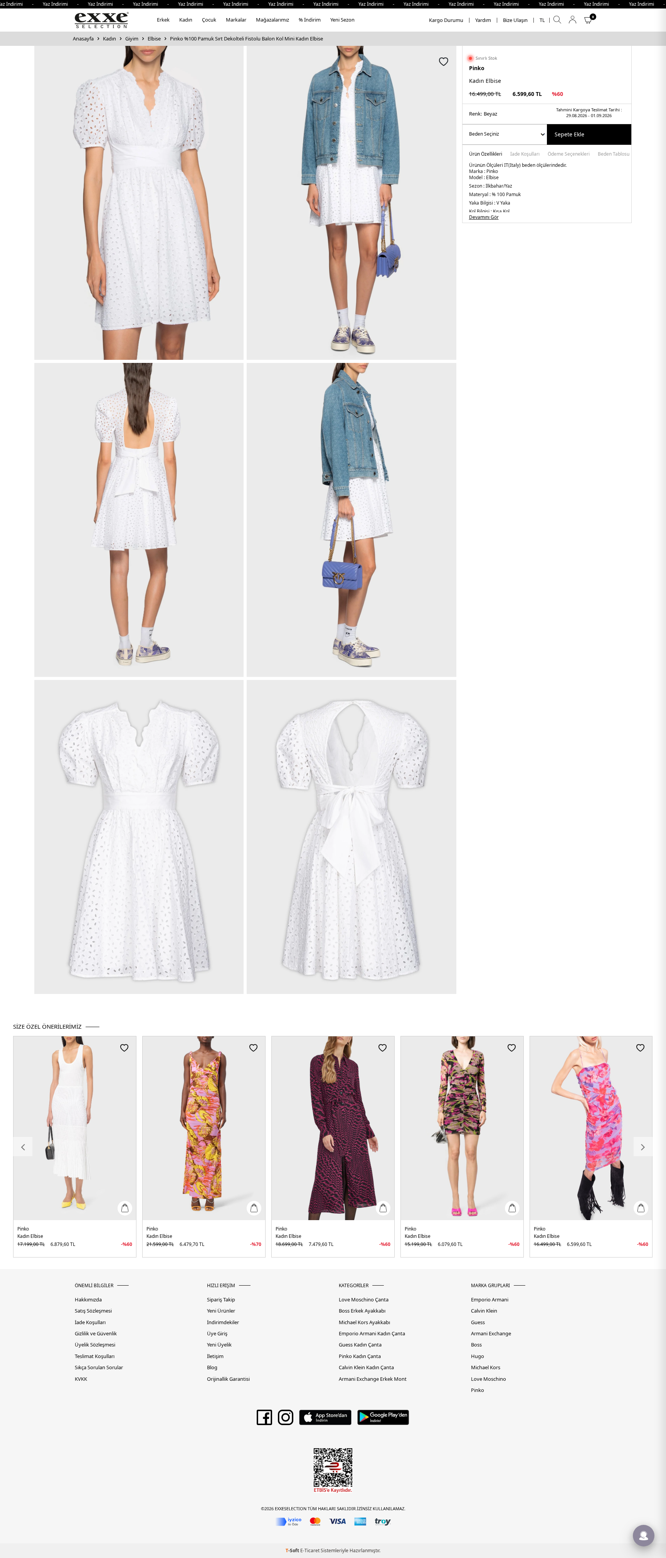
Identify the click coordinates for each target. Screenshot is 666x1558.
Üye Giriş (217, 1333)
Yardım (483, 20)
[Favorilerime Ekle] (124, 1047)
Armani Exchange (491, 1333)
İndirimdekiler (223, 1322)
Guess (478, 1322)
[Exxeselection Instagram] (285, 1420)
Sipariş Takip (221, 1299)
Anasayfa (83, 38)
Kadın (185, 19)
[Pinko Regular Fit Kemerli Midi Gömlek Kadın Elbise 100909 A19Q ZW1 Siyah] (333, 1128)
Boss (476, 1344)
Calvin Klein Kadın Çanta (366, 1367)
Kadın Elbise (30, 1236)
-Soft (293, 1550)
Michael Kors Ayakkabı (364, 1322)
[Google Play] (383, 1420)
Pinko (476, 68)
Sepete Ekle (569, 134)
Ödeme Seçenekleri (569, 154)
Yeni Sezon (342, 19)
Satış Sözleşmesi (93, 1311)
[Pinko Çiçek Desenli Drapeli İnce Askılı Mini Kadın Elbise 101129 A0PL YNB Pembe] (591, 1128)
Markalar (236, 19)
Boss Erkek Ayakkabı (362, 1311)
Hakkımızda (88, 1299)
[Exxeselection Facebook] (264, 1420)
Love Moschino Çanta (363, 1299)
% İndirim (310, 19)
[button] (22, 1146)
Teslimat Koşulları (94, 1356)
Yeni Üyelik (219, 1344)
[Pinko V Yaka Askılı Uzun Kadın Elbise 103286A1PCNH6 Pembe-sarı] (204, 1128)
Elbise (154, 38)
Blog (212, 1367)
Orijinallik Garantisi (228, 1379)
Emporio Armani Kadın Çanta (372, 1333)
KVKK (81, 1379)
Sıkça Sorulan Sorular (99, 1367)
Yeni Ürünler (221, 1311)
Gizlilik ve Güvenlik (96, 1333)
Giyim (131, 38)
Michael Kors (485, 1367)
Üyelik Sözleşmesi (95, 1344)
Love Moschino (488, 1379)
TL (542, 20)
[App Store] (325, 1420)
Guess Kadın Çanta (360, 1344)
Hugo (477, 1356)
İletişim (215, 1356)
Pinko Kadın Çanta (360, 1356)
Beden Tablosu (613, 154)
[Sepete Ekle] (125, 1208)
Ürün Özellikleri (485, 154)
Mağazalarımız (272, 19)
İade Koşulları (525, 154)
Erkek (163, 19)
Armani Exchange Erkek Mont (373, 1379)
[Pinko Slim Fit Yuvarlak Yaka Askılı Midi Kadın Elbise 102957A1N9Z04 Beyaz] (74, 1128)
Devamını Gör (484, 217)
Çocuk (209, 19)
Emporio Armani (489, 1299)
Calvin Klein (484, 1311)
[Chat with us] (643, 1535)
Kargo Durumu (446, 20)
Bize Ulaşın (515, 20)
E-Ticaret (310, 1550)
